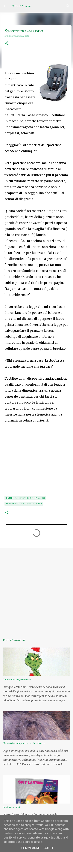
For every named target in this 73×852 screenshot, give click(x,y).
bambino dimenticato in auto (25, 498)
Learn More (30, 848)
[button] (6, 43)
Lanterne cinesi (11, 807)
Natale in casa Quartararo (17, 679)
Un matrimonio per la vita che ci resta (24, 743)
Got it (48, 848)
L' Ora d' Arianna (20, 6)
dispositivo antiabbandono (24, 503)
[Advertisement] (36, 590)
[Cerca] (68, 5)
